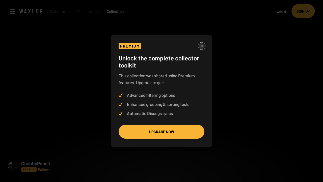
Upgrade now (161, 131)
